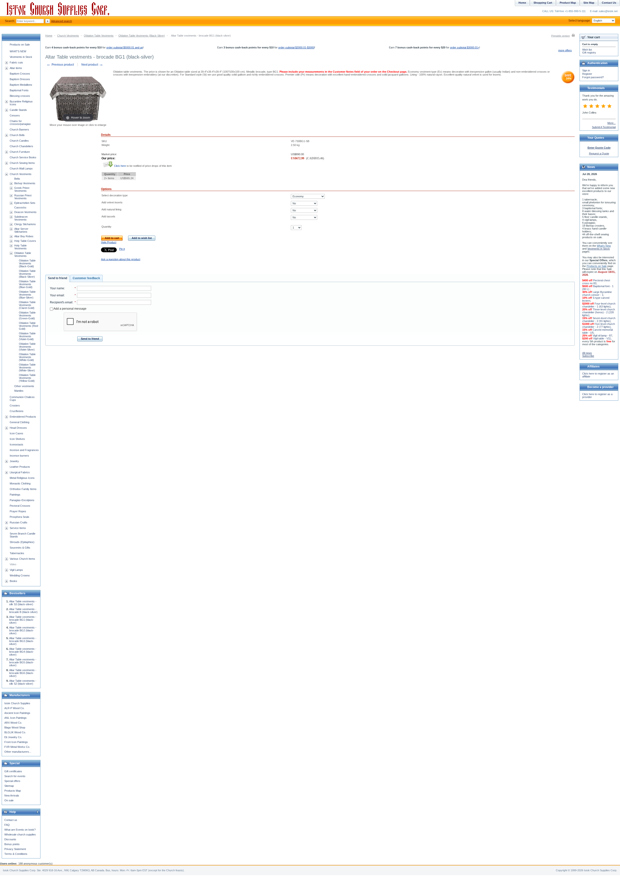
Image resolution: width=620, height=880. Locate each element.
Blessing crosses (20, 95)
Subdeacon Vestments (21, 218)
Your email (57, 295)
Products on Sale (20, 44)
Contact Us (609, 2)
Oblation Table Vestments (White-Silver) (27, 367)
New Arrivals (11, 795)
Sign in (586, 70)
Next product (92, 64)
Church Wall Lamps (21, 168)
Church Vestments (68, 35)
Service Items (18, 528)
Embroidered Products (23, 416)
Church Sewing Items (22, 162)
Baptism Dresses (20, 79)
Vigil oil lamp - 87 (602, 335)
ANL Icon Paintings (15, 717)
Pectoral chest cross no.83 (596, 282)
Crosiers (15, 405)
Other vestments (24, 386)
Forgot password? (593, 77)
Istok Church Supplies (17, 703)
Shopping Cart (543, 2)
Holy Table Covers (25, 240)
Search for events (14, 776)
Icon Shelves (17, 438)
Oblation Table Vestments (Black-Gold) (27, 263)
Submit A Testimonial (604, 127)
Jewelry (14, 461)
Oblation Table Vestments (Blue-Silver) (27, 294)
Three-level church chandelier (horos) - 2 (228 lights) (598, 312)
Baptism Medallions (21, 84)
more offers (565, 50)
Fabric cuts (16, 62)
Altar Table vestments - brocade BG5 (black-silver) (22, 662)
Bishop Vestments (24, 183)
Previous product (60, 64)
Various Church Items (22, 558)
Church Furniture (20, 151)
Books (13, 581)
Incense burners (19, 455)
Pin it (122, 248)
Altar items (16, 68)
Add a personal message (69, 308)
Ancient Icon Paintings (17, 713)
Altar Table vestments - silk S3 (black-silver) (22, 603)
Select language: (579, 20)
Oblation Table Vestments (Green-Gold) (27, 315)
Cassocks (20, 207)
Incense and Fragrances (24, 450)
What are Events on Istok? (20, 829)
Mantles (18, 390)
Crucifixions (16, 411)
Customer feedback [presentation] (86, 278)
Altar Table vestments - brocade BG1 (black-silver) (22, 619)
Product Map (568, 2)
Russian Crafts (18, 522)
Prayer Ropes (18, 511)
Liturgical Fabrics (20, 472)
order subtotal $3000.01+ (464, 47)
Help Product (108, 242)
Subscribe (588, 355)
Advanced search (61, 21)
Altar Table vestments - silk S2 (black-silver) (22, 682)
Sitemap (9, 785)
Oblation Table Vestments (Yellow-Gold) (27, 378)
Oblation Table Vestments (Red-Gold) (29, 325)
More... (611, 123)
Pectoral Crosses (20, 505)
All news (587, 353)
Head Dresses (18, 427)
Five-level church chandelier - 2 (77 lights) (598, 325)
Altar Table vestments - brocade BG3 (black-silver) (22, 641)
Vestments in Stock (21, 56)
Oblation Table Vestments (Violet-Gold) (27, 336)
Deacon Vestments (25, 212)
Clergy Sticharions (25, 224)
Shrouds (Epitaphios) (22, 542)
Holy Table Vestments (20, 247)
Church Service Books (23, 157)
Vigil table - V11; (602, 338)
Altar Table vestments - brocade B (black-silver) (23, 610)
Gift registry (589, 52)
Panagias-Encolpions (22, 500)
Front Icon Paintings (16, 742)
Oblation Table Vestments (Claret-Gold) (27, 305)
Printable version (560, 35)
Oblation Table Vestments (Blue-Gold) (27, 284)
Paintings (15, 494)
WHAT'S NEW (18, 51)
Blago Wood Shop (14, 727)
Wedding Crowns (20, 575)
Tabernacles (17, 553)
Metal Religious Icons (22, 477)
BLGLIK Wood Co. (15, 732)
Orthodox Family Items (23, 489)
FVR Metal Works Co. (17, 746)
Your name (57, 288)
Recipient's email (61, 302)
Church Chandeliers (21, 146)
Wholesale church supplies (20, 834)
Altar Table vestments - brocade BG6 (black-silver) (22, 673)
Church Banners (19, 129)
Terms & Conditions (15, 853)
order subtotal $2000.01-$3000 (296, 47)
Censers (15, 115)
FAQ (7, 824)
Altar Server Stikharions (21, 230)
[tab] (57, 278)
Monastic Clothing (20, 483)
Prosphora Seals (19, 516)
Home (48, 35)
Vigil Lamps (16, 569)
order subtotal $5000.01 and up (124, 47)
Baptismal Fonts (19, 90)
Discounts (10, 839)
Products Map (12, 790)
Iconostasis (16, 444)
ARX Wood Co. (13, 722)
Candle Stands (18, 109)
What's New (604, 245)
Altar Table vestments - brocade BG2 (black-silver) (22, 630)
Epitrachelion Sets (24, 202)
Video (13, 564)
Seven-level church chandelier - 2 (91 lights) (598, 319)
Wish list (587, 49)
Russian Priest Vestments (22, 197)
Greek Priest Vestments (21, 189)
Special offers (12, 781)
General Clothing (19, 422)
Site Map (588, 2)
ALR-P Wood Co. (14, 708)
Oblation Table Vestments (99, 35)
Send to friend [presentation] (57, 278)
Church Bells (17, 135)
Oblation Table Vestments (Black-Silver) (141, 35)
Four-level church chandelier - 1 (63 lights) (598, 305)
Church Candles (19, 140)
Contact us (10, 820)
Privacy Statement (15, 849)
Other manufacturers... (17, 751)
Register (587, 73)
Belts (17, 178)
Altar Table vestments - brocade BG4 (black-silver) (22, 651)
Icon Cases (16, 433)
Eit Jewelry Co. (13, 737)
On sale (9, 800)
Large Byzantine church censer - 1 (597, 293)
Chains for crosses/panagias (20, 122)
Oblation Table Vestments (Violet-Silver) (27, 346)
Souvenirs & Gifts (20, 547)
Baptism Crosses (20, 73)
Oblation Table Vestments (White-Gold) (27, 357)
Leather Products (20, 466)
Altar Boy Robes (23, 236)
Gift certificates (13, 771)
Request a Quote (599, 153)
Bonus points (12, 844)
